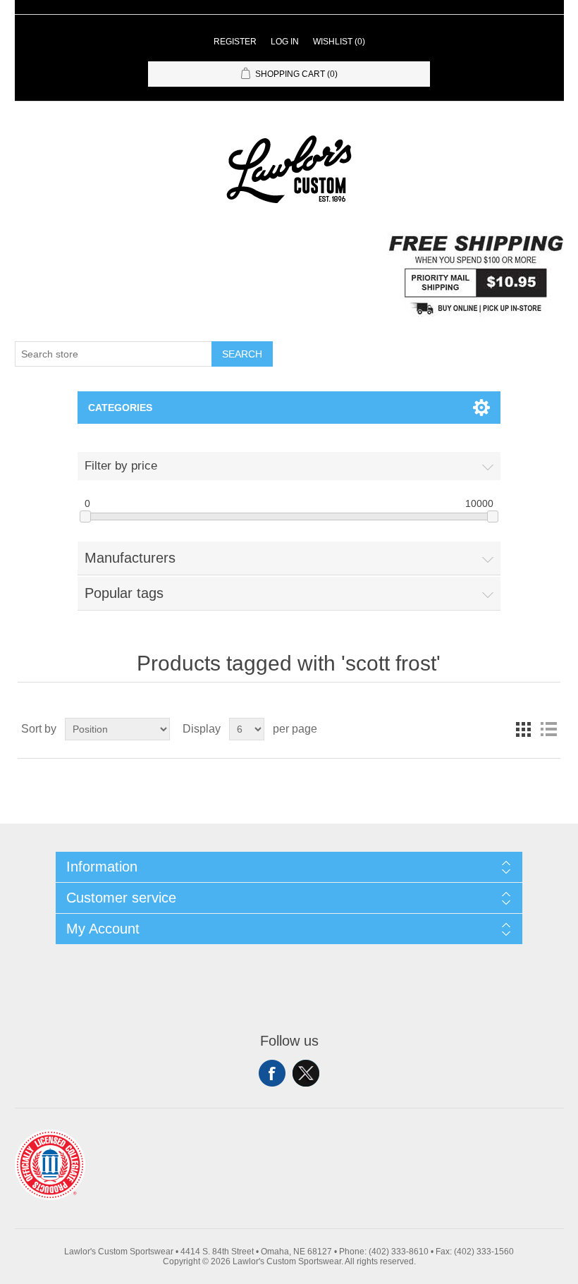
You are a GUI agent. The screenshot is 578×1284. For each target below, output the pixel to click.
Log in (285, 42)
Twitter (306, 1073)
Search (242, 354)
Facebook (272, 1073)
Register (235, 42)
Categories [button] (120, 407)
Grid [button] (523, 729)
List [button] (548, 729)
